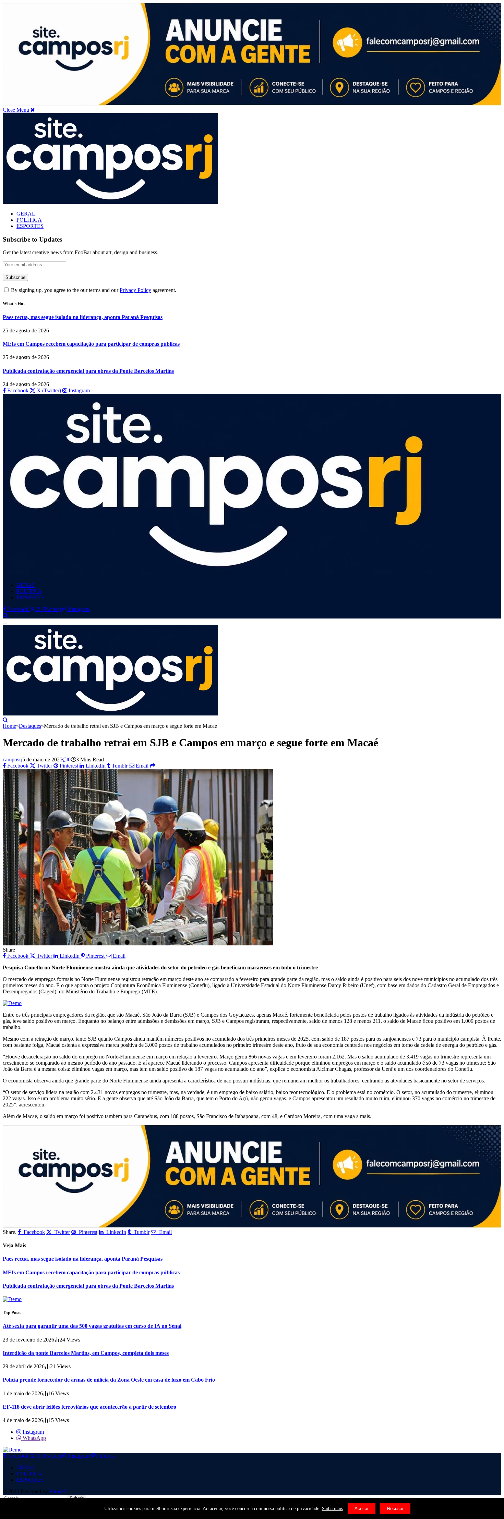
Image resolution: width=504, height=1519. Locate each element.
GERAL (25, 214)
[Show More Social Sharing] (152, 766)
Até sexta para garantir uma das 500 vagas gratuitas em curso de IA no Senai (92, 1326)
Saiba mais (332, 1508)
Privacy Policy (135, 290)
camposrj (12, 759)
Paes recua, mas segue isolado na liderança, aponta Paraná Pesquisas (83, 317)
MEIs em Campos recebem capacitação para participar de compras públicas (91, 344)
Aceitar (362, 1508)
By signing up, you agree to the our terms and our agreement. (93, 290)
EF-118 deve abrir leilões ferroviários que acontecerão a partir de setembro (89, 1407)
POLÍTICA (29, 220)
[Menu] (5, 623)
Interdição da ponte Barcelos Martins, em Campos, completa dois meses (86, 1353)
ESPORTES (30, 226)
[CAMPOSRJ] (218, 573)
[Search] (5, 615)
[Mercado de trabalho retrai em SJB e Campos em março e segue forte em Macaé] (138, 943)
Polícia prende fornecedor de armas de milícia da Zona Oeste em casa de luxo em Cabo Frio (109, 1380)
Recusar (395, 1508)
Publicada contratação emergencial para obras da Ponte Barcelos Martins (88, 371)
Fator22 (57, 1491)
